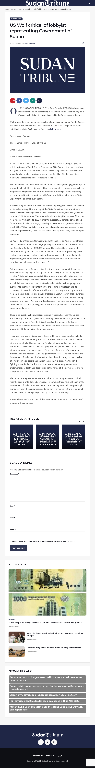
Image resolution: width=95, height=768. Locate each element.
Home (7, 9)
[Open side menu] (6, 3)
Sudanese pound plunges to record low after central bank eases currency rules (45, 623)
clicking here (55, 129)
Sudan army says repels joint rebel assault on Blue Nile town (43, 695)
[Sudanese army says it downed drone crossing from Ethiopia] (17, 651)
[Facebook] (41, 742)
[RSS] (54, 742)
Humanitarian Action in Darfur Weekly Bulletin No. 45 (21, 441)
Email (12, 518)
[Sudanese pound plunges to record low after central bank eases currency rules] (47, 592)
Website (13, 529)
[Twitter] (47, 742)
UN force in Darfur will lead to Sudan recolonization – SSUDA (73, 439)
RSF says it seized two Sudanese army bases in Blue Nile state (45, 701)
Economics (13, 619)
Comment (14, 474)
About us (50, 756)
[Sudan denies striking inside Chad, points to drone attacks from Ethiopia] (17, 637)
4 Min (12, 100)
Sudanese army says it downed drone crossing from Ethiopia (54, 648)
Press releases (17, 9)
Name (12, 506)
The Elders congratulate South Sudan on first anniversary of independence (47, 439)
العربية (59, 756)
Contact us (38, 756)
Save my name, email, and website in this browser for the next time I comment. (44, 541)
